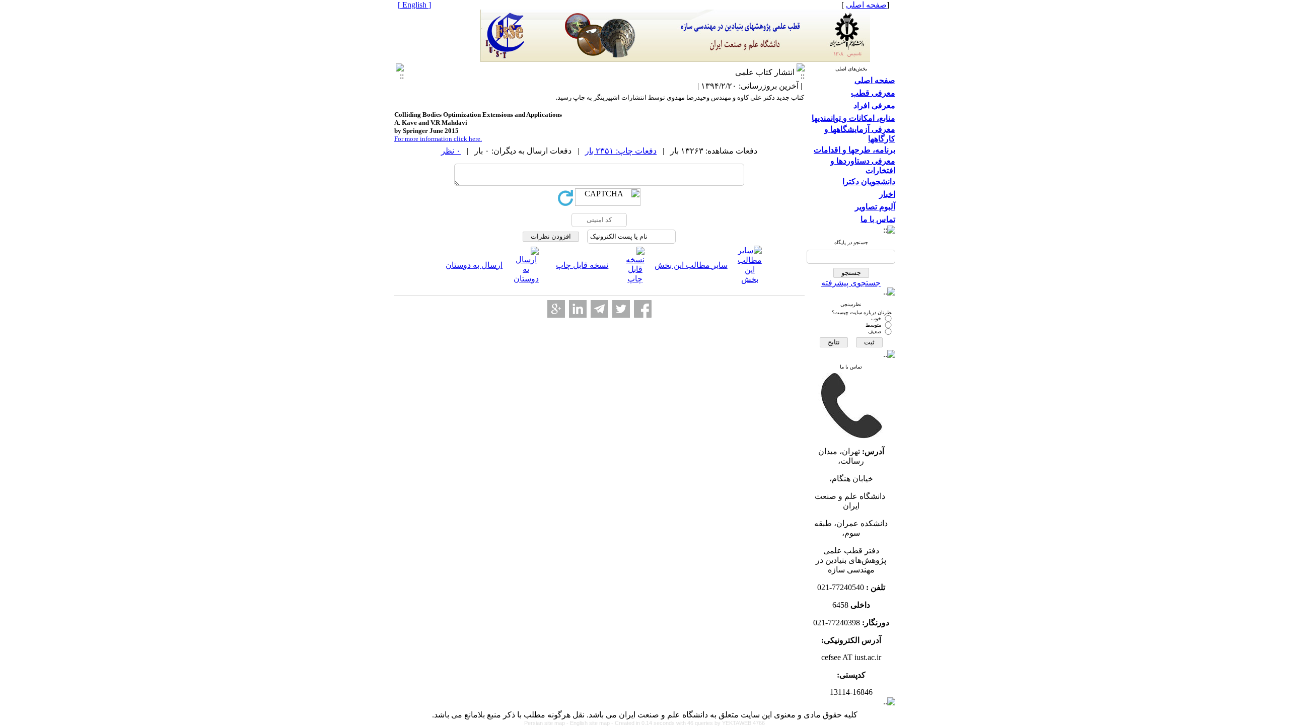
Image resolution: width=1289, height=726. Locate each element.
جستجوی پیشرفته (851, 282)
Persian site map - (547, 723)
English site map (590, 723)
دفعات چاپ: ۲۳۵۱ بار (621, 151)
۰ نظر (451, 151)
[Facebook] (643, 309)
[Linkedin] (578, 309)
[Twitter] (621, 309)
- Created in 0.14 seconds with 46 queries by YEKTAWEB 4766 (688, 723)
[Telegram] (599, 309)
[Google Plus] (556, 309)
